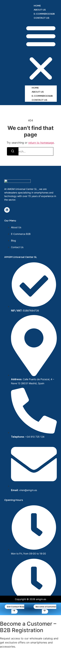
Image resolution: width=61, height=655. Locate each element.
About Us (40, 9)
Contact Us (41, 17)
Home (37, 5)
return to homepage (41, 142)
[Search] (12, 151)
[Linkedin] (7, 210)
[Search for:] (30, 151)
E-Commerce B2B (44, 13)
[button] (41, 52)
